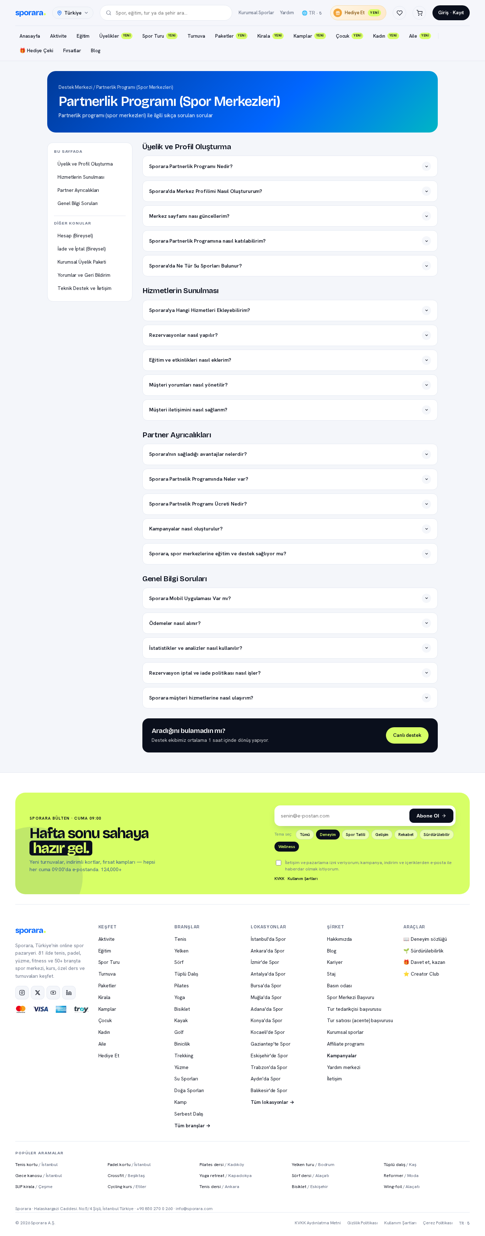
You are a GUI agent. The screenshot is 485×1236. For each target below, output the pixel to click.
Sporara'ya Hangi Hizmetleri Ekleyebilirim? (199, 310)
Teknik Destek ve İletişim (84, 288)
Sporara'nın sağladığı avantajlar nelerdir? (198, 453)
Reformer (401, 1175)
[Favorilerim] (399, 13)
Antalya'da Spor (268, 974)
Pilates (181, 985)
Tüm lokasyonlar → (272, 1102)
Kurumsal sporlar (345, 1032)
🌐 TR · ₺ (312, 13)
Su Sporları (186, 1078)
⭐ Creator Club (421, 974)
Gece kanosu (38, 1175)
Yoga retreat (226, 1175)
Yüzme (181, 1067)
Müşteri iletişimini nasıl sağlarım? (188, 409)
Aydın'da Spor (265, 1078)
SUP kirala (34, 1186)
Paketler (230, 36)
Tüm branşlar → (192, 1125)
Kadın (385, 36)
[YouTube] (53, 992)
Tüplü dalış (400, 1164)
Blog (95, 50)
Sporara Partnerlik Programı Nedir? (191, 166)
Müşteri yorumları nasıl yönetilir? (188, 384)
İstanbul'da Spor (268, 939)
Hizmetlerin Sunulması (81, 177)
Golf (179, 1032)
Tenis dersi (219, 1186)
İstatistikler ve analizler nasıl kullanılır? (195, 647)
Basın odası (339, 985)
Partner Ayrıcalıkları (78, 190)
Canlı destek (407, 735)
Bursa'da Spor (266, 985)
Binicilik (182, 1044)
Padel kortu (129, 1164)
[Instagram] (22, 992)
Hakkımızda (339, 939)
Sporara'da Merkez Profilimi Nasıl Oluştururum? (205, 191)
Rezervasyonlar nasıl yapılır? (183, 334)
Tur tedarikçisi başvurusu (354, 1009)
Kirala (269, 36)
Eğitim (83, 36)
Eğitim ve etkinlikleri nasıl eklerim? (190, 359)
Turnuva (196, 36)
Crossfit (126, 1175)
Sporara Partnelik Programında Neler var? (198, 478)
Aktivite (58, 36)
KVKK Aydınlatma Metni (318, 1223)
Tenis (180, 939)
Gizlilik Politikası (362, 1223)
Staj (331, 974)
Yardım (287, 13)
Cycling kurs (127, 1186)
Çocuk (348, 36)
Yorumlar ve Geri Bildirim (84, 275)
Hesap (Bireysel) (75, 235)
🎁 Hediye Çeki (36, 50)
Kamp (180, 1102)
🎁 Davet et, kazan (424, 962)
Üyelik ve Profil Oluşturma (85, 164)
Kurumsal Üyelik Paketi (82, 262)
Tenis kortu (36, 1164)
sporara (29, 12)
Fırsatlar (72, 50)
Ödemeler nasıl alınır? (175, 623)
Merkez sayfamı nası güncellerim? (189, 215)
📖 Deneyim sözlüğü (425, 939)
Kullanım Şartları (303, 878)
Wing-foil (401, 1186)
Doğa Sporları (189, 1090)
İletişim (334, 1078)
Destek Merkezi (75, 87)
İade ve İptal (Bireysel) (81, 248)
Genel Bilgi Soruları (78, 203)
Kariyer (334, 962)
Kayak (181, 1020)
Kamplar (308, 36)
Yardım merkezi (343, 1067)
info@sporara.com (194, 1208)
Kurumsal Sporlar (256, 13)
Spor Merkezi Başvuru (350, 997)
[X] (37, 992)
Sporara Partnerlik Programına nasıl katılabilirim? (207, 240)
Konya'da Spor (266, 1020)
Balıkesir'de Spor (269, 1090)
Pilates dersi (222, 1164)
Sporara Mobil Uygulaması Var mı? (189, 598)
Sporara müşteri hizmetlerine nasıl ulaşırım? (201, 697)
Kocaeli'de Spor (268, 1032)
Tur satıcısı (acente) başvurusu (360, 1020)
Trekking (183, 1055)
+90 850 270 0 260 (155, 1208)
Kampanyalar (342, 1055)
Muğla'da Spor (266, 997)
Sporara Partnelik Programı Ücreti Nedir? (198, 503)
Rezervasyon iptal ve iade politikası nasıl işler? (205, 672)
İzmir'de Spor (265, 962)
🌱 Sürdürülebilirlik (423, 951)
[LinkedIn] (69, 992)
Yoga (179, 997)
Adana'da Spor (267, 1009)
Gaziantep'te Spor (270, 1044)
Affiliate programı (345, 1044)
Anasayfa (30, 36)
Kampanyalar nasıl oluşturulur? (186, 528)
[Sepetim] (419, 13)
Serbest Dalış (188, 1114)
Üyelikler (114, 36)
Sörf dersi (310, 1175)
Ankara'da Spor (267, 951)
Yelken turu (313, 1164)
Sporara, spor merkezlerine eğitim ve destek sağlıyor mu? (217, 553)
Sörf (179, 962)
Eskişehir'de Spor (269, 1055)
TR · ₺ (464, 1223)
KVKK (279, 878)
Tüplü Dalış (186, 974)
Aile (419, 36)
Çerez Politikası (438, 1223)
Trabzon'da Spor (269, 1067)
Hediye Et (362, 13)
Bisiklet (182, 1009)
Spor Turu (158, 36)
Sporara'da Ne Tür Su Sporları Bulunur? (195, 265)
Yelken (181, 951)
